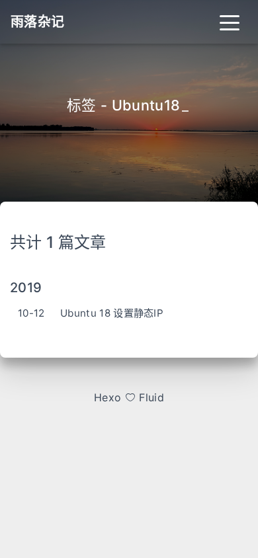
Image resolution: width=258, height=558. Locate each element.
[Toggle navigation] (229, 22)
